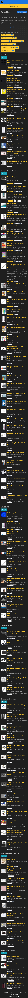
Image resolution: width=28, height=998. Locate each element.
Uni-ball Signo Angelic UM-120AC (16, 186)
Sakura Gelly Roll (12, 176)
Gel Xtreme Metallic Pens (14, 194)
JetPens (17, 324)
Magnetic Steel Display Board (16, 923)
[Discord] (14, 996)
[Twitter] (18, 996)
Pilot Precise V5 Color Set (14, 309)
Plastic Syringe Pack (13, 956)
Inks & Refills (6, 41)
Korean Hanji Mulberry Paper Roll (17, 161)
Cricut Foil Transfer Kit (13, 904)
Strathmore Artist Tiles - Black (16, 101)
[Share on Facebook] (13, 27)
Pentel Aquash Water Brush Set (16, 393)
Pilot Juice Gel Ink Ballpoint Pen (16, 524)
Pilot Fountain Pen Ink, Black (15, 596)
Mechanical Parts (17, 41)
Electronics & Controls (8, 44)
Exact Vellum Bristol (13, 70)
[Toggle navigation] (25, 2)
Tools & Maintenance (7, 50)
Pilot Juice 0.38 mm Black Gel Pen (17, 419)
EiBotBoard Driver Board (14, 765)
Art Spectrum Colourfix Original (16, 109)
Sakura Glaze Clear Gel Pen (15, 452)
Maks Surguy (23, 992)
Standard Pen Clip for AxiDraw (16, 940)
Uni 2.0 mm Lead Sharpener (15, 983)
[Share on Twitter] (11, 27)
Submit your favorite (22, 12)
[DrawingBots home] (6, 2)
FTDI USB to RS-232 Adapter (15, 801)
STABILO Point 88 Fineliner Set (16, 291)
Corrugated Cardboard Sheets (16, 136)
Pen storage (11, 859)
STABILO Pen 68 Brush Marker (16, 478)
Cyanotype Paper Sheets (14, 143)
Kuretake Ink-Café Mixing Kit (15, 588)
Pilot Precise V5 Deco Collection (16, 376)
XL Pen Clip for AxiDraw (14, 896)
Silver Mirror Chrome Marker (15, 470)
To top (4, 57)
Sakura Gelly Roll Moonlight (15, 234)
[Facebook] (16, 996)
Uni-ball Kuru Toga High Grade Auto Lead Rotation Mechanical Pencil (16, 266)
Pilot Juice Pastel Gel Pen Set (15, 425)
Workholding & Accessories (10, 47)
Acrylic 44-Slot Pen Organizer (16, 878)
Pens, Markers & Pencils (8, 38)
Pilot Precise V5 (11, 203)
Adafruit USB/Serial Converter (16, 794)
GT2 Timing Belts (12, 650)
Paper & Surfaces (7, 34)
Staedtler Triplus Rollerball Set (16, 401)
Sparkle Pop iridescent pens (15, 226)
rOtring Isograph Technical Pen (16, 284)
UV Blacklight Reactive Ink (15, 513)
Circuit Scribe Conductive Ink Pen (17, 561)
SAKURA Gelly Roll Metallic (15, 253)
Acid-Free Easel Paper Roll (15, 128)
